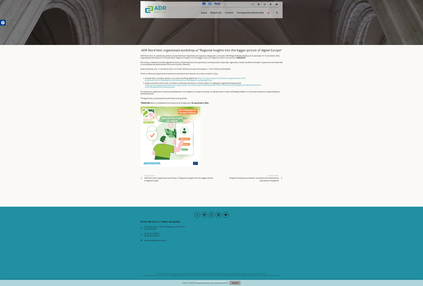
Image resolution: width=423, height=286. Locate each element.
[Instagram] (264, 4)
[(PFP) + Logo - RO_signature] (155, 9)
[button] (3, 23)
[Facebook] (258, 4)
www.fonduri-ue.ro (211, 277)
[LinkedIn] (270, 4)
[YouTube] (276, 4)
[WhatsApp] (252, 4)
